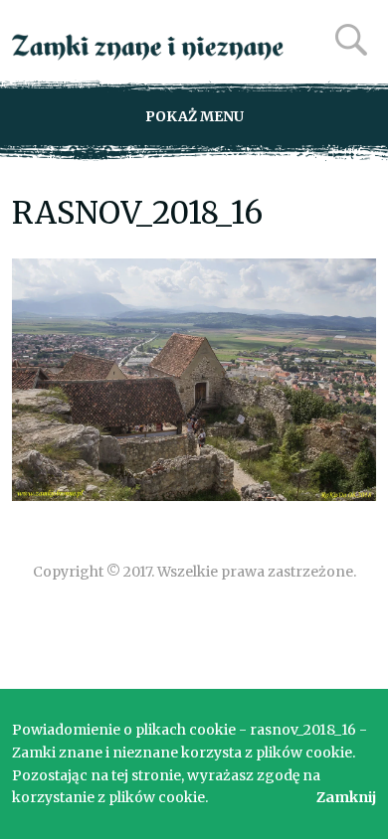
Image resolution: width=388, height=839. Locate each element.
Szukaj (351, 40)
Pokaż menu (194, 116)
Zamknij (346, 797)
